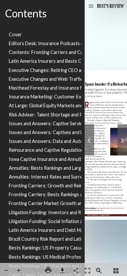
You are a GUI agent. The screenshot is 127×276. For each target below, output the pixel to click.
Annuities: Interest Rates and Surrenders (45, 177)
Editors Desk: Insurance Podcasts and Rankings (45, 43)
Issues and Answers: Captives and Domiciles (45, 132)
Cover (15, 34)
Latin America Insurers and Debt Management (45, 230)
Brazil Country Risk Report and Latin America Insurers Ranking (45, 239)
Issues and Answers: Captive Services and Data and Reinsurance (45, 123)
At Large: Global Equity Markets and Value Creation (45, 105)
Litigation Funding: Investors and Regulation (45, 212)
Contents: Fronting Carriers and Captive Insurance (45, 52)
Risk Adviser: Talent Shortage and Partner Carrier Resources (45, 114)
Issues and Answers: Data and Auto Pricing (45, 141)
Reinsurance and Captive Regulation (45, 150)
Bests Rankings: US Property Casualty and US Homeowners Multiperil (45, 247)
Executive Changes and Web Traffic (45, 79)
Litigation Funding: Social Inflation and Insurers (45, 221)
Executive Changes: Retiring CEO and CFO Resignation (45, 70)
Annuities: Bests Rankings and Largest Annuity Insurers (45, 168)
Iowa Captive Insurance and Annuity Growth (45, 159)
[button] (91, 6)
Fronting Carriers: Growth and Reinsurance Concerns (45, 185)
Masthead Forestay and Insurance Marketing (45, 88)
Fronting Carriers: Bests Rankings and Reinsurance (45, 194)
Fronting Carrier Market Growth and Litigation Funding (45, 203)
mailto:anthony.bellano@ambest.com (95, 210)
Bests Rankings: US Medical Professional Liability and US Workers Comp (45, 257)
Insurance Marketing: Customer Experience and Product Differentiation (45, 96)
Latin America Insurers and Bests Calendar (45, 61)
